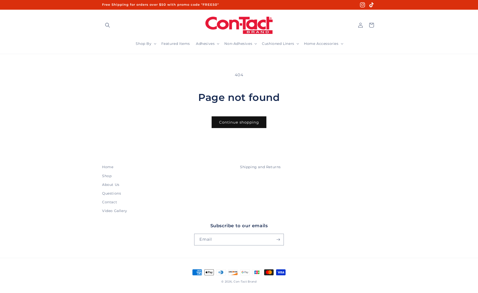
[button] (107, 25)
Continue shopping (239, 122)
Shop (107, 176)
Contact (109, 202)
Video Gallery (114, 211)
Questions (111, 193)
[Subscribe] (278, 239)
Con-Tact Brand (245, 281)
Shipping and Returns (260, 167)
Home (107, 167)
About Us (111, 184)
